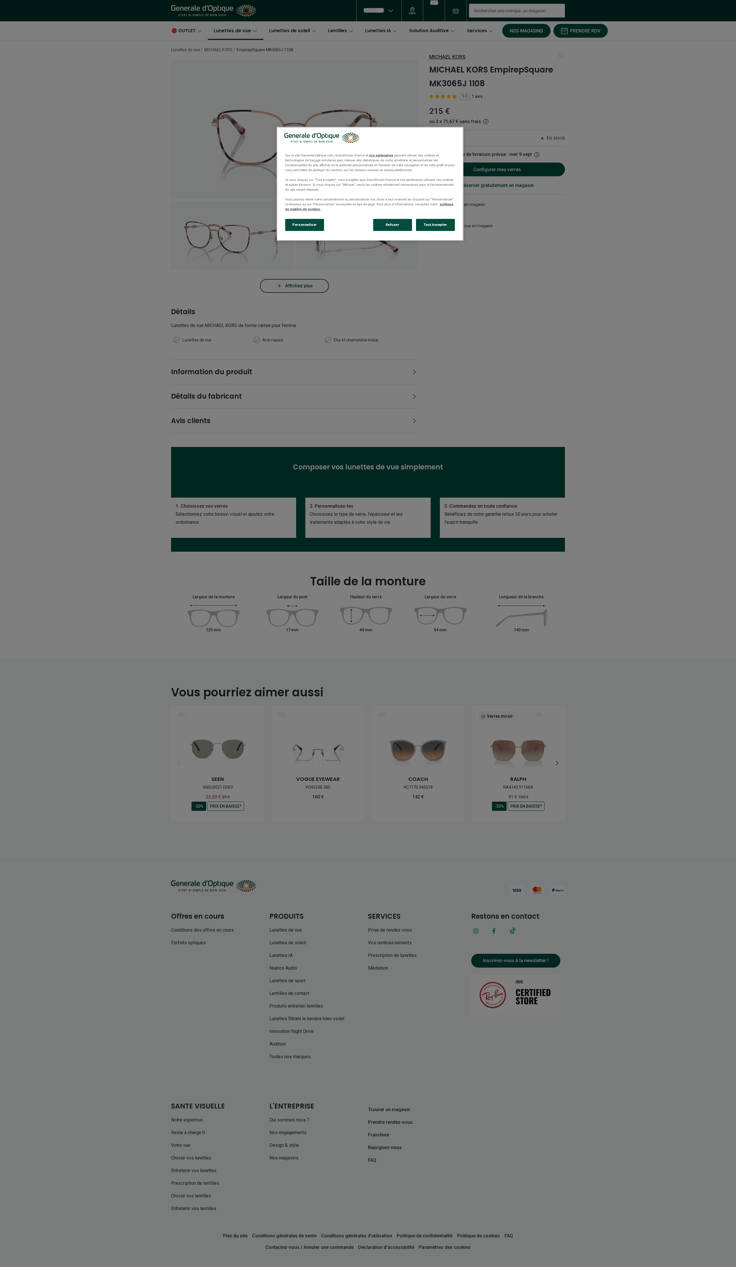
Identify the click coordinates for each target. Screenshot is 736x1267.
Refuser (392, 225)
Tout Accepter (435, 225)
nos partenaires (381, 155)
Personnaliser (304, 225)
